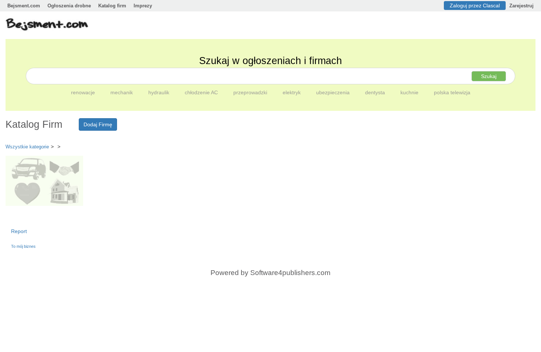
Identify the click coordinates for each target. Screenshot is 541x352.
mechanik (122, 92)
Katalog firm (112, 5)
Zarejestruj (521, 5)
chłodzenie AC (202, 92)
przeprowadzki (251, 92)
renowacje (83, 92)
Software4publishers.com (290, 273)
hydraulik (159, 92)
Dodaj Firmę (98, 124)
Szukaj (488, 76)
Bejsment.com (23, 5)
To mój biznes (23, 246)
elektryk (292, 92)
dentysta (375, 92)
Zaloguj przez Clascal (475, 5)
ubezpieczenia (333, 92)
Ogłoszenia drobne (69, 5)
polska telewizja (452, 92)
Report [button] (19, 231)
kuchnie (410, 92)
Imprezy (143, 5)
